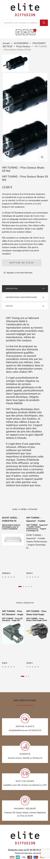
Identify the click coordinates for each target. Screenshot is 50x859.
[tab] (25, 288)
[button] (42, 157)
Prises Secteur (23, 46)
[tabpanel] (13, 548)
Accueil (6, 43)
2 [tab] (23, 586)
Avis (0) (9, 306)
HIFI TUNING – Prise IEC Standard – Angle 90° (12, 614)
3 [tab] (26, 586)
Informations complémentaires (21, 297)
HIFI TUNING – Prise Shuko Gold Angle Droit (36, 614)
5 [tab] (31, 586)
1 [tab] (20, 586)
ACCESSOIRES (21, 43)
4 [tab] (28, 586)
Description (12, 289)
